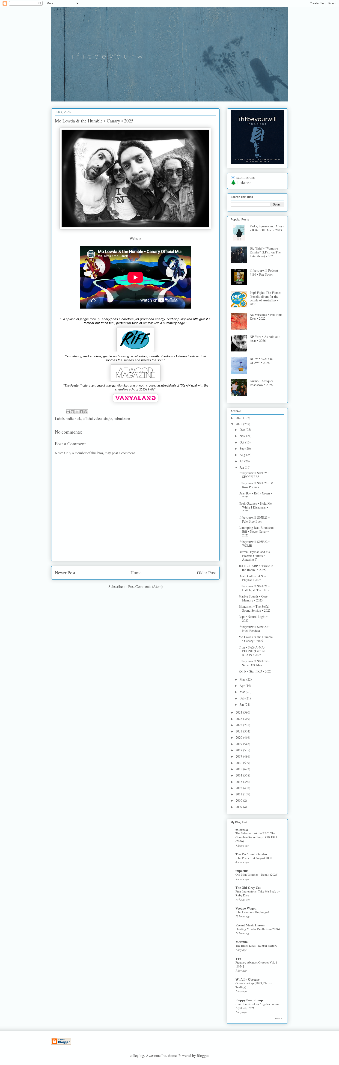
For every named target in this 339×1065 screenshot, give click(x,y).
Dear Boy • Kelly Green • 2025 (255, 495)
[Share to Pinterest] (85, 411)
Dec (243, 429)
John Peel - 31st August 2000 (253, 858)
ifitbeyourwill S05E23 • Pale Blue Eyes (254, 519)
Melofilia (241, 941)
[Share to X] (76, 411)
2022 (239, 725)
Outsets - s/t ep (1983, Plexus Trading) (253, 985)
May (243, 679)
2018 (239, 750)
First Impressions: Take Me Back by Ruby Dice (257, 893)
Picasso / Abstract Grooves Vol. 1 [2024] (256, 964)
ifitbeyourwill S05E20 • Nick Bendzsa (254, 629)
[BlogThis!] (72, 411)
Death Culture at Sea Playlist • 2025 (252, 578)
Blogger (202, 1055)
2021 (239, 731)
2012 (239, 788)
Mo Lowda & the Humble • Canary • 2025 (256, 639)
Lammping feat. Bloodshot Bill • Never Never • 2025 (256, 531)
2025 (239, 424)
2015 (239, 769)
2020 (239, 737)
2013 (239, 781)
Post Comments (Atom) (145, 586)
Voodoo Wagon (245, 908)
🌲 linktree (240, 182)
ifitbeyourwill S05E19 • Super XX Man (254, 663)
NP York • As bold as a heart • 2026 (265, 338)
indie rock (73, 418)
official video (92, 418)
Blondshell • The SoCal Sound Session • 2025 (255, 608)
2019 (239, 744)
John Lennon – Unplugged (252, 912)
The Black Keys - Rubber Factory (256, 945)
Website (135, 238)
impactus (241, 870)
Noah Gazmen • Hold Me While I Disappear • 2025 (255, 507)
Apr (243, 685)
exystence (241, 829)
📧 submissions (243, 177)
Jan (242, 704)
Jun (242, 467)
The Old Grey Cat (248, 887)
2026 (239, 418)
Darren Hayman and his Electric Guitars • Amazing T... (254, 556)
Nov (243, 436)
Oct (242, 442)
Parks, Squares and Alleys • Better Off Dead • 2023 (267, 228)
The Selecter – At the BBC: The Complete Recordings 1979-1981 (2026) (256, 837)
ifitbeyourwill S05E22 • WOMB (254, 543)
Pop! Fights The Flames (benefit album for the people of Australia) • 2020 (265, 298)
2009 (239, 807)
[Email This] (68, 411)
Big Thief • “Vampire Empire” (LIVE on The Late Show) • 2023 (265, 252)
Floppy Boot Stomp (249, 1000)
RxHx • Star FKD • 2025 (255, 671)
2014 (239, 775)
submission (122, 418)
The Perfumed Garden (251, 854)
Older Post (206, 572)
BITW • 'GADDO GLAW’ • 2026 (261, 361)
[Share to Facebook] (81, 411)
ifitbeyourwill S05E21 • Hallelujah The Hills (254, 588)
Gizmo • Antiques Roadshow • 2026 (261, 383)
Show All (279, 1018)
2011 (239, 794)
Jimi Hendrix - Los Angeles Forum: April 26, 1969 (257, 1006)
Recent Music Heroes (250, 925)
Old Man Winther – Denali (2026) (256, 874)
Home (136, 572)
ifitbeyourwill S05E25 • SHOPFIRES (254, 475)
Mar (243, 692)
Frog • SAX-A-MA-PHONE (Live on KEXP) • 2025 (252, 651)
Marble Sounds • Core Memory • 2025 (253, 598)
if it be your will (85, 18)
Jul (242, 461)
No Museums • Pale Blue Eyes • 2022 (266, 316)
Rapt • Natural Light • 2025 (253, 618)
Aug (243, 454)
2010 (239, 800)
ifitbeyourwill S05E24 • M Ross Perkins (256, 485)
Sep (242, 448)
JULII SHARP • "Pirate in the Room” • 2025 (256, 568)
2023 (239, 719)
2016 (239, 763)
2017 (239, 756)
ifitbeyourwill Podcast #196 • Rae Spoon (264, 272)
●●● (238, 958)
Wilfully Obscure (247, 979)
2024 (239, 712)
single (108, 418)
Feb (242, 698)
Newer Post (65, 572)
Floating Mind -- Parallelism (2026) (257, 929)
